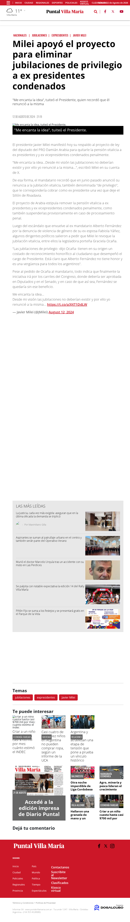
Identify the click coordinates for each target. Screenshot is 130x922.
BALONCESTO (77, 776)
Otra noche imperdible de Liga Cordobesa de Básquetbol (82, 787)
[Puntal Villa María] (39, 848)
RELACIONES (76, 737)
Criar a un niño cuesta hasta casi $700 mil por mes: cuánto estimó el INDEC (24, 741)
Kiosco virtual (84, 3)
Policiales (71, 3)
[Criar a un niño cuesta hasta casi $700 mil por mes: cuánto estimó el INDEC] (24, 727)
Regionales (42, 3)
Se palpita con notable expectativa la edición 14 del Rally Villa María (50, 587)
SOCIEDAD (46, 737)
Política (36, 878)
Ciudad (29, 3)
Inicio (18, 3)
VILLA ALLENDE (77, 805)
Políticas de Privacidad (46, 903)
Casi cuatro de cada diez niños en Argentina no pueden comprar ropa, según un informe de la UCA (53, 746)
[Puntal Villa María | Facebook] (105, 12)
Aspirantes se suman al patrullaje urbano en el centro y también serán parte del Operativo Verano (49, 539)
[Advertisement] (68, 430)
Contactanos (60, 867)
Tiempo (36, 884)
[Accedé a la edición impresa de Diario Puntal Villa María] (39, 781)
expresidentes (46, 697)
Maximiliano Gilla (37, 524)
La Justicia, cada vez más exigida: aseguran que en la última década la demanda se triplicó (47, 514)
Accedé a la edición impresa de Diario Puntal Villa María (39, 811)
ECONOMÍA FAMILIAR (22, 737)
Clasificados (59, 883)
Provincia (18, 890)
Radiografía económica (106, 775)
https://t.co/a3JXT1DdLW (67, 304)
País (34, 866)
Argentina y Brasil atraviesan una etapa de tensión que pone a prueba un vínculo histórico (82, 746)
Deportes (57, 3)
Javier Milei (68, 697)
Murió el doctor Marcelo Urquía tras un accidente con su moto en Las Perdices (50, 563)
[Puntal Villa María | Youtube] (122, 12)
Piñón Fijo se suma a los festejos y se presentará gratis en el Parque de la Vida (50, 612)
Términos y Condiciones (23, 903)
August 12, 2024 (61, 312)
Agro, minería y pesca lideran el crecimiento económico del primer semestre (111, 789)
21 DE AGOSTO (19, 792)
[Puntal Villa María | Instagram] (112, 846)
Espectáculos (39, 890)
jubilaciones (22, 697)
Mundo (36, 872)
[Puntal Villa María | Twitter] (113, 12)
